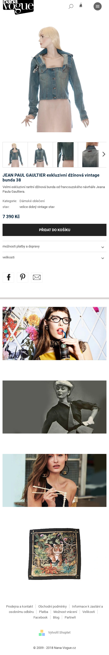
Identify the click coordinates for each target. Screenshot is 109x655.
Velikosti (88, 612)
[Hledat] (71, 6)
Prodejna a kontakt (19, 606)
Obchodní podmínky (52, 606)
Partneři (70, 617)
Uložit (26, 275)
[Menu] (98, 6)
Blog (56, 617)
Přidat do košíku (54, 230)
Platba (43, 612)
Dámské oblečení (32, 201)
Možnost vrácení (65, 612)
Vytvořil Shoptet (59, 632)
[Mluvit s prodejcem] (37, 277)
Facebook (40, 617)
